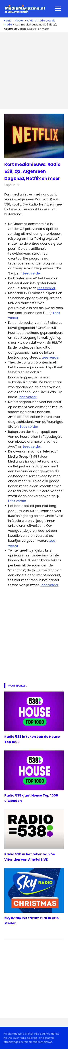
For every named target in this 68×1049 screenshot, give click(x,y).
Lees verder (32, 273)
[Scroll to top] (62, 1043)
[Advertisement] (34, 71)
